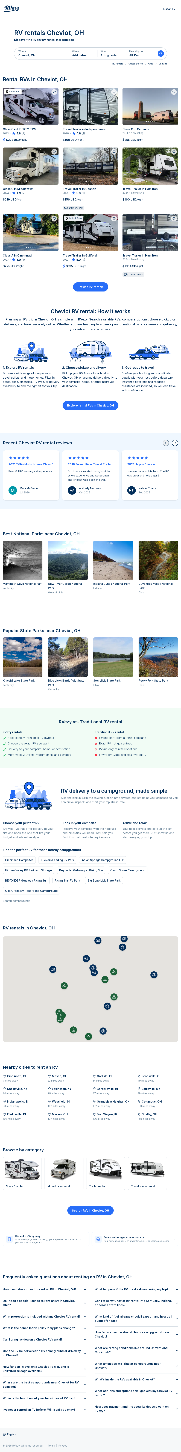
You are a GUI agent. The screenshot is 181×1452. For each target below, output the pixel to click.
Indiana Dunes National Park (111, 583)
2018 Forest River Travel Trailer (90, 464)
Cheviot (163, 63)
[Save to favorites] (54, 92)
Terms (51, 1445)
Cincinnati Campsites (19, 860)
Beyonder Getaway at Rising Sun (81, 870)
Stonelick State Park (107, 680)
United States (136, 63)
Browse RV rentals (91, 287)
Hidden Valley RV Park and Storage (28, 870)
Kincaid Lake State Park (19, 680)
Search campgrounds (16, 901)
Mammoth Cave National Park (22, 583)
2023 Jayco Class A (141, 464)
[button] (41, 54)
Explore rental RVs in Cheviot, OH (90, 405)
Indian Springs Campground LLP (102, 860)
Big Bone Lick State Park (104, 880)
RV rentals (117, 63)
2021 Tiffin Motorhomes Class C (31, 464)
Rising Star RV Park (67, 880)
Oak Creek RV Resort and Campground (31, 891)
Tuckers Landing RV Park (57, 860)
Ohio (150, 63)
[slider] (16, 133)
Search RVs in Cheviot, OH (90, 1210)
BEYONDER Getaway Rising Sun (26, 880)
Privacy (63, 1445)
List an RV (169, 8)
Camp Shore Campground (127, 870)
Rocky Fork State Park (153, 680)
